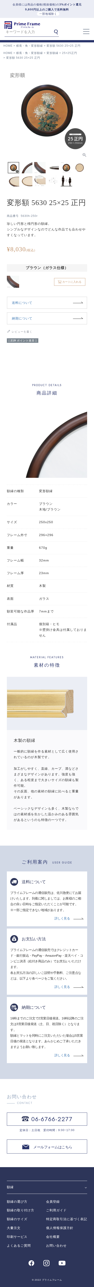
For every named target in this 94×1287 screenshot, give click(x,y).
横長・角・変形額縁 (29, 45)
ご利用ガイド (56, 1210)
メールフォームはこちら (52, 1147)
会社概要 (53, 1237)
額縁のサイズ (17, 1219)
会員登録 (53, 1201)
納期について (22, 318)
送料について (22, 303)
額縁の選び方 (17, 1201)
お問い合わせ (56, 1245)
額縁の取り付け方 (20, 1210)
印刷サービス (17, 1237)
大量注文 (14, 1228)
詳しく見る (62, 918)
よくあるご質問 (19, 1245)
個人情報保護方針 (59, 1228)
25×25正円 (69, 53)
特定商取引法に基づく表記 (66, 1219)
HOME (8, 45)
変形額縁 (52, 53)
